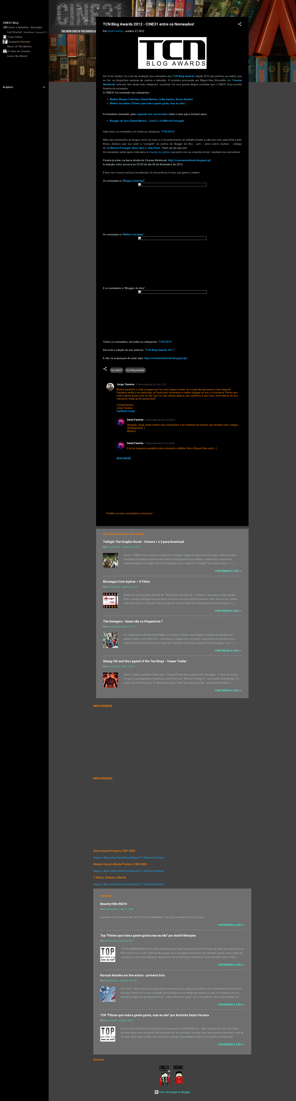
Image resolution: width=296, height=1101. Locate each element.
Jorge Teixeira (125, 384)
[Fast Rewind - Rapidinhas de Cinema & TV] (26, 33)
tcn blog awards (135, 370)
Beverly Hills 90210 (113, 904)
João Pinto (153, 148)
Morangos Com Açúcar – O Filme (126, 581)
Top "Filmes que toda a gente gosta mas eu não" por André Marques (148, 935)
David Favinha (135, 419)
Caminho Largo (126, 411)
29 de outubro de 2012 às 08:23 (160, 420)
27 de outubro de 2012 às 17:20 (151, 384)
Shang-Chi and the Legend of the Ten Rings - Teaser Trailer (145, 661)
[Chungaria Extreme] (26, 42)
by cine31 (116, 370)
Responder (124, 458)
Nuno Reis (138, 148)
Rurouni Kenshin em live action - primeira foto (132, 975)
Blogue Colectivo (133, 180)
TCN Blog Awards (183, 76)
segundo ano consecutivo (152, 114)
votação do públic (159, 152)
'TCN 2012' (165, 341)
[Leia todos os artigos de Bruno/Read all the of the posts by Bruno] (180, 1085)
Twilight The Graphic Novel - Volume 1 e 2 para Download (143, 541)
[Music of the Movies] (26, 47)
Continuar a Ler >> (228, 571)
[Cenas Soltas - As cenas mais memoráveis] (26, 38)
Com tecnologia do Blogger (174, 1092)
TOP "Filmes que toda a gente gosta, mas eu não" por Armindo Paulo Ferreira (154, 1015)
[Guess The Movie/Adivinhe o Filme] (26, 57)
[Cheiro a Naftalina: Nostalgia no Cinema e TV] (26, 28)
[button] (240, 24)
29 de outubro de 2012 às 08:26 (160, 443)
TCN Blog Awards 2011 (160, 350)
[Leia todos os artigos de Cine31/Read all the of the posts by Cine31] (165, 1085)
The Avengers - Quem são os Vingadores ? (133, 621)
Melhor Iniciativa (133, 234)
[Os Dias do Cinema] (26, 52)
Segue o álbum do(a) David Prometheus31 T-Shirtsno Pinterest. (128, 857)
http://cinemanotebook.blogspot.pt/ (189, 160)
